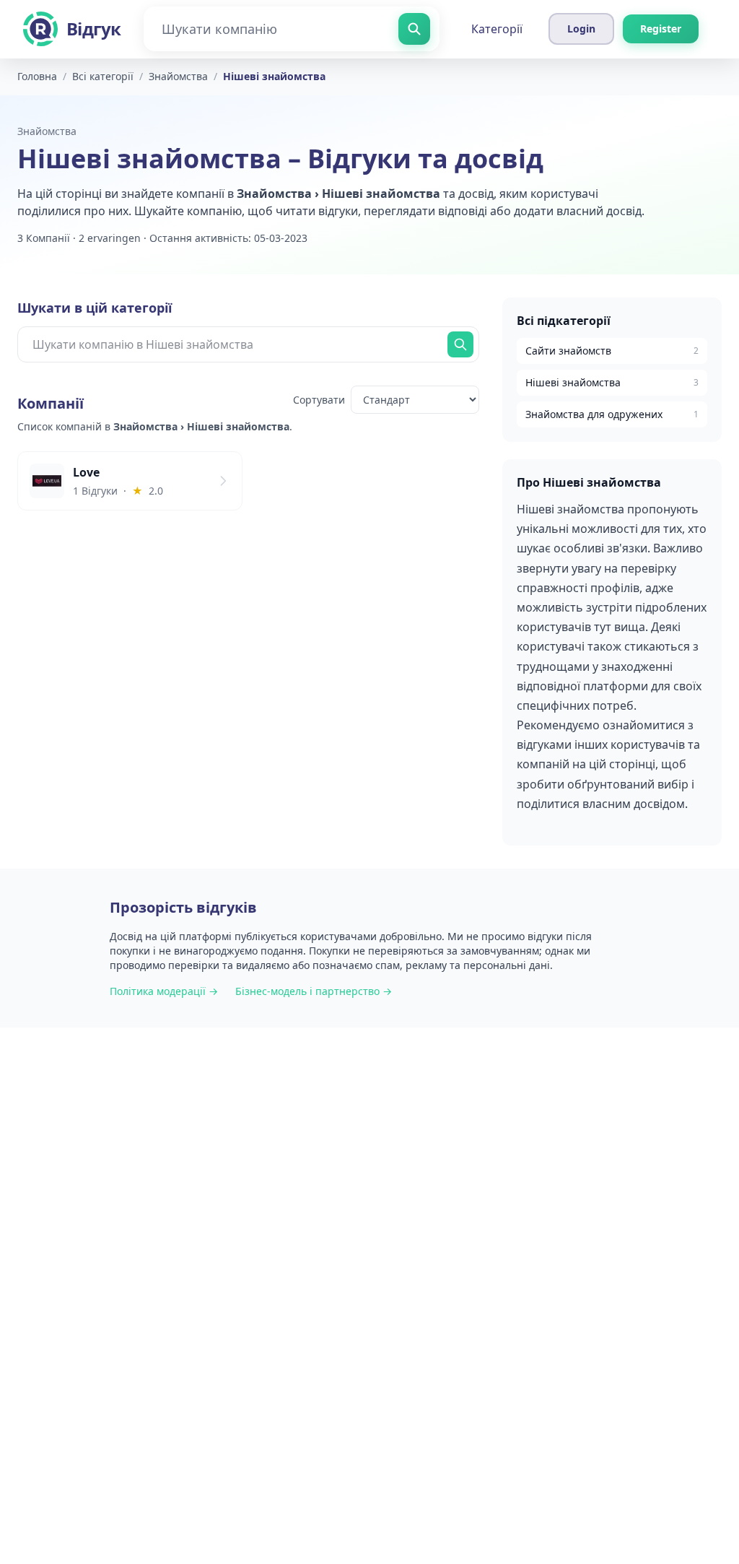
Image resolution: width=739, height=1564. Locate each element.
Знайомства (46, 131)
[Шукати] (460, 344)
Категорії (496, 29)
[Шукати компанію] (414, 29)
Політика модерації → (164, 991)
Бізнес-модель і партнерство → (313, 991)
